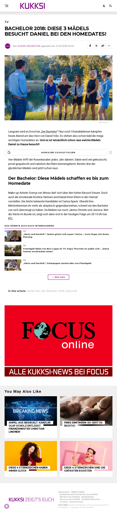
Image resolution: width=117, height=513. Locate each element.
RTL (10, 218)
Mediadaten (87, 497)
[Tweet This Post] (96, 46)
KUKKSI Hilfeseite (91, 499)
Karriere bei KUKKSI (70, 499)
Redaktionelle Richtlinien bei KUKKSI (79, 494)
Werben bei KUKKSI (70, 497)
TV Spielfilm (63, 507)
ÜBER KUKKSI (78, 492)
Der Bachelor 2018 (52, 291)
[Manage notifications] (6, 506)
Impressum (64, 492)
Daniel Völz (33, 291)
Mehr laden (60, 277)
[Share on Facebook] (90, 46)
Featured (71, 291)
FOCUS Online (93, 505)
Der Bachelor (49, 131)
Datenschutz (76, 502)
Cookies (64, 502)
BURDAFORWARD (77, 505)
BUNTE (105, 505)
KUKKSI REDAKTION (29, 46)
